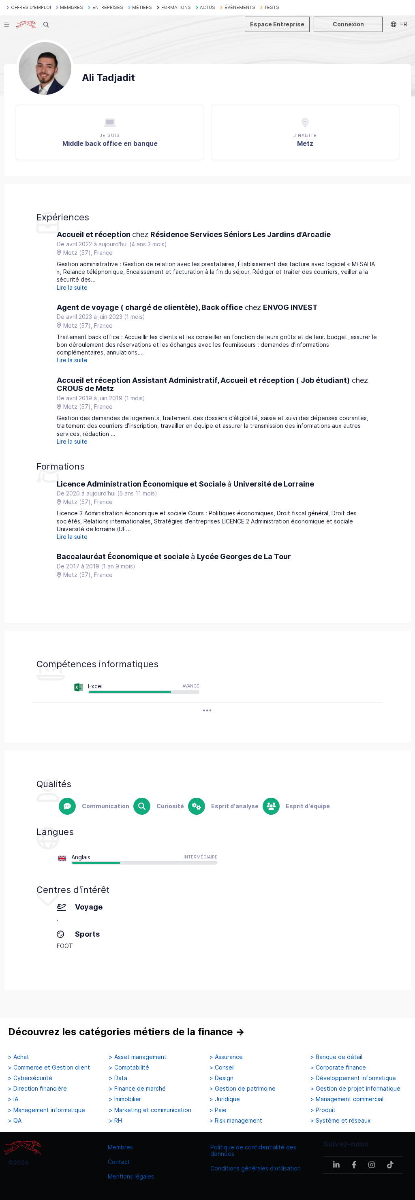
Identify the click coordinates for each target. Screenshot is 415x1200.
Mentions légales (131, 1176)
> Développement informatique (353, 1078)
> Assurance (226, 1057)
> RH (115, 1120)
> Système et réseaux (340, 1120)
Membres (120, 1147)
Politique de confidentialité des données (253, 1150)
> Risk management (236, 1120)
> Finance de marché (137, 1088)
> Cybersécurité (30, 1078)
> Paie (218, 1110)
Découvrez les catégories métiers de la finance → (126, 1032)
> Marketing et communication (150, 1110)
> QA (14, 1120)
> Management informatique (46, 1110)
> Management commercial (346, 1099)
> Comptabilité (129, 1067)
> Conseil (222, 1067)
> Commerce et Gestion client (49, 1067)
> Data (118, 1078)
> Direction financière (37, 1088)
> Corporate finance (338, 1067)
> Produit (323, 1110)
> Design (221, 1078)
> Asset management (138, 1057)
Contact (119, 1161)
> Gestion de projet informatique (355, 1088)
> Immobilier (125, 1099)
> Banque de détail (336, 1057)
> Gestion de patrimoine (243, 1088)
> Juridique (225, 1099)
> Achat (18, 1057)
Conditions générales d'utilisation (255, 1168)
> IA (13, 1099)
